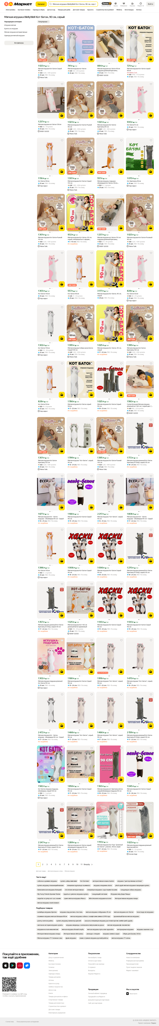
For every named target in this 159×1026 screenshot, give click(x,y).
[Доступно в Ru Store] (27, 968)
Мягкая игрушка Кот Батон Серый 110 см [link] (79, 182)
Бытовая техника (55, 964)
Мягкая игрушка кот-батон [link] (77, 68)
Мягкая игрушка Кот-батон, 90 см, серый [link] (109, 295)
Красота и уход (54, 983)
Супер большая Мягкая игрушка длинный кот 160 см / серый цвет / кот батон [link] (139, 405)
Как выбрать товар (94, 957)
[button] (43, 21)
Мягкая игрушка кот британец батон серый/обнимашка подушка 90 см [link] (110, 790)
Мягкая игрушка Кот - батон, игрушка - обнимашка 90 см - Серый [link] (51, 518)
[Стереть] (95, 4)
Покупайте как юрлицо (96, 964)
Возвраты (91, 970)
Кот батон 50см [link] (132, 294)
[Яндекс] (153, 1023)
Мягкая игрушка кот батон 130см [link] (49, 124)
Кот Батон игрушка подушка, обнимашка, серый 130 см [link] (48, 790)
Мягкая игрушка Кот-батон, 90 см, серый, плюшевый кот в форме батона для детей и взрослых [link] (80, 238)
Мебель (51, 961)
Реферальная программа (135, 961)
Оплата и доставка (94, 961)
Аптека (51, 980)
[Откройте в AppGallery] (20, 968)
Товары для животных (56, 1003)
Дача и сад (52, 990)
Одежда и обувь (54, 974)
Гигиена (51, 967)
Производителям (132, 964)
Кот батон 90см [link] (43, 181)
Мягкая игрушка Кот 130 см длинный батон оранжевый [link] (77, 626)
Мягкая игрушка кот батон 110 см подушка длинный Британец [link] (109, 238)
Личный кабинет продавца (97, 993)
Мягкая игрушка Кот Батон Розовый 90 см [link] (139, 238)
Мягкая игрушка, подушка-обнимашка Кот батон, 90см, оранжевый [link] (107, 182)
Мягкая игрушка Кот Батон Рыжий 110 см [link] (50, 238)
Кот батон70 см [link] (132, 125)
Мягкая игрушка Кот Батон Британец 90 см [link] (106, 126)
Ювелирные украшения (57, 1013)
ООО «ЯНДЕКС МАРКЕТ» (147, 1020)
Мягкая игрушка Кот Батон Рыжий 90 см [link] (80, 126)
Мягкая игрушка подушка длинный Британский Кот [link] (139, 846)
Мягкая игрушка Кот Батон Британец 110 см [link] (47, 461)
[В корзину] (62, 59)
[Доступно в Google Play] (13, 968)
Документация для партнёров (98, 1000)
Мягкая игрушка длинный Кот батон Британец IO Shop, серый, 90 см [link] (139, 461)
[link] (47, 881)
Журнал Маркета (94, 974)
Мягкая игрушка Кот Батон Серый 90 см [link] (50, 69)
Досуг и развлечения (56, 957)
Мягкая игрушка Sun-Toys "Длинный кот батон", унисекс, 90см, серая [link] (110, 846)
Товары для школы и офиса (58, 996)
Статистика (10, 1022)
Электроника (53, 970)
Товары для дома (54, 977)
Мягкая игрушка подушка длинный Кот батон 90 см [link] (50, 682)
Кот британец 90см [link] (134, 181)
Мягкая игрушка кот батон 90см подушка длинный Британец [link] (108, 69)
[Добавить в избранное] (62, 27)
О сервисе (92, 967)
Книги (51, 993)
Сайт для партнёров (95, 1003)
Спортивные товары (56, 1000)
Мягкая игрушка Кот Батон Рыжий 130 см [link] (109, 461)
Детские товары (54, 1009)
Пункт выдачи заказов (134, 967)
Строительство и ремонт (57, 1006)
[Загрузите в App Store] (5, 968)
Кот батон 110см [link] (44, 294)
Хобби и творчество (56, 987)
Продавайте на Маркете (96, 996)
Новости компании (133, 957)
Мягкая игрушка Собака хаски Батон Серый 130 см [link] (80, 349)
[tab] (10, 10)
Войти (150, 4)
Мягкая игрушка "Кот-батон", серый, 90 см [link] (80, 461)
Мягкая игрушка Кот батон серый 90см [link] (138, 69)
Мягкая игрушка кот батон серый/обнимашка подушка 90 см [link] (80, 846)
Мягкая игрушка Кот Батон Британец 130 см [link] (136, 349)
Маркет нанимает (132, 970)
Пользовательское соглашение (28, 1022)
